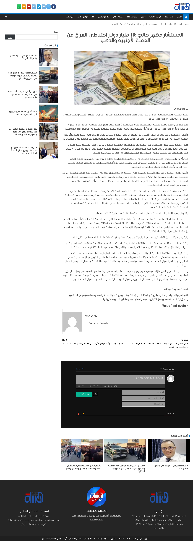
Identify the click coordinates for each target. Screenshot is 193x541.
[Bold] (79, 386)
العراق (179, 17)
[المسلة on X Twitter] (48, 6)
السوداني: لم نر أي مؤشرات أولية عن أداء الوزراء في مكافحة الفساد (92, 342)
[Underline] (86, 386)
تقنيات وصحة (132, 17)
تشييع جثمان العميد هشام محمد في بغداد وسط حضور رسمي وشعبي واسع (22, 94)
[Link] (108, 386)
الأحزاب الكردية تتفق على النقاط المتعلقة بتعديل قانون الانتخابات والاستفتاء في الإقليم (159, 343)
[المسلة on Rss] (24, 6)
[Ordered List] (94, 386)
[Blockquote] (101, 386)
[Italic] (83, 386)
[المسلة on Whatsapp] (19, 6)
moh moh (91, 316)
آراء (92, 17)
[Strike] (90, 386)
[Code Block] (105, 386)
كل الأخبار (70, 17)
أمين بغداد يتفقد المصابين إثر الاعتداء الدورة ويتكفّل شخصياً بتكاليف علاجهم (24, 150)
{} (112, 386)
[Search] (6, 16)
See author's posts (98, 323)
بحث (56, 32)
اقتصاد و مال (118, 17)
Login (78, 369)
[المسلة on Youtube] (29, 6)
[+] (115, 386)
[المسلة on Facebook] (53, 6)
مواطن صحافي (103, 17)
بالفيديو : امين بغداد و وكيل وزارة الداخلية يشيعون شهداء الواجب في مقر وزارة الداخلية (126, 468)
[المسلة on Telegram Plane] (39, 6)
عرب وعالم (169, 17)
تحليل (143, 17)
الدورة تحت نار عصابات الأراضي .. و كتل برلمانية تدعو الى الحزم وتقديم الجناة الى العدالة (23, 132)
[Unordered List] (97, 386)
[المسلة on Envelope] (44, 6)
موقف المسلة (155, 17)
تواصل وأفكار (82, 17)
